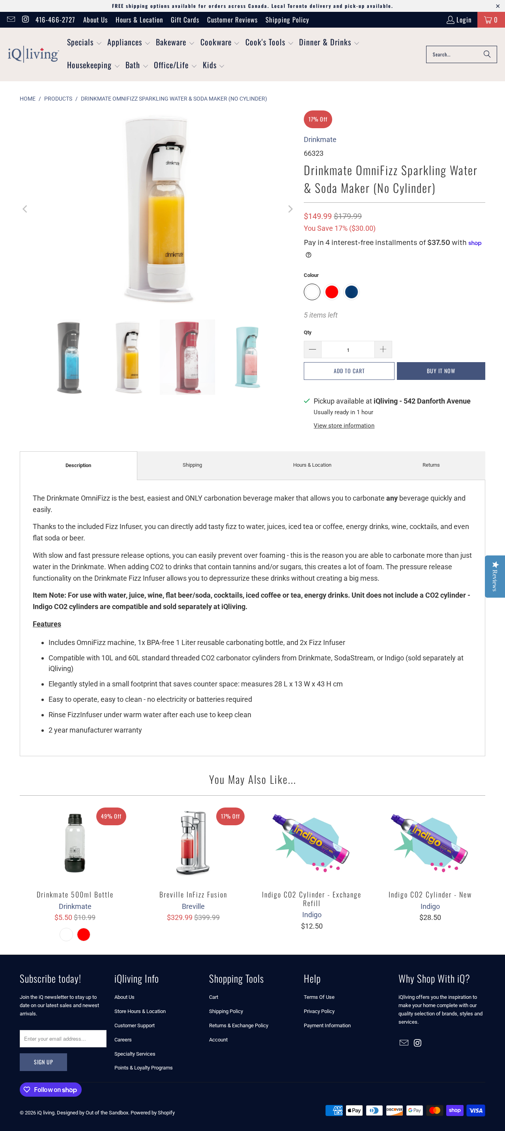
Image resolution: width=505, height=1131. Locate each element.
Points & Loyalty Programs (143, 1068)
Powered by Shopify (153, 1113)
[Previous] (25, 209)
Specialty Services (134, 1054)
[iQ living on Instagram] (25, 19)
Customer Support (134, 1025)
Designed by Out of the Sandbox (92, 1113)
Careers (123, 1040)
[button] (84, 43)
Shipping (192, 465)
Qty (308, 332)
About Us (95, 19)
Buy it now (441, 370)
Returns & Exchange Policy (238, 1025)
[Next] (290, 209)
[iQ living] (33, 54)
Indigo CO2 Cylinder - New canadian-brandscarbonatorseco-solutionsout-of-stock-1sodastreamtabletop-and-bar (430, 843)
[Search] (487, 54)
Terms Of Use (319, 997)
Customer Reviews (232, 19)
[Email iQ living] (10, 19)
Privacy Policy (319, 1011)
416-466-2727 (55, 19)
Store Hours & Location (140, 1011)
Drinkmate (320, 139)
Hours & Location (139, 19)
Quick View (75, 860)
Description (78, 465)
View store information (344, 425)
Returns (431, 465)
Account (218, 1040)
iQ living (45, 1113)
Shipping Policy (287, 19)
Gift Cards (185, 19)
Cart (213, 997)
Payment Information (327, 1025)
